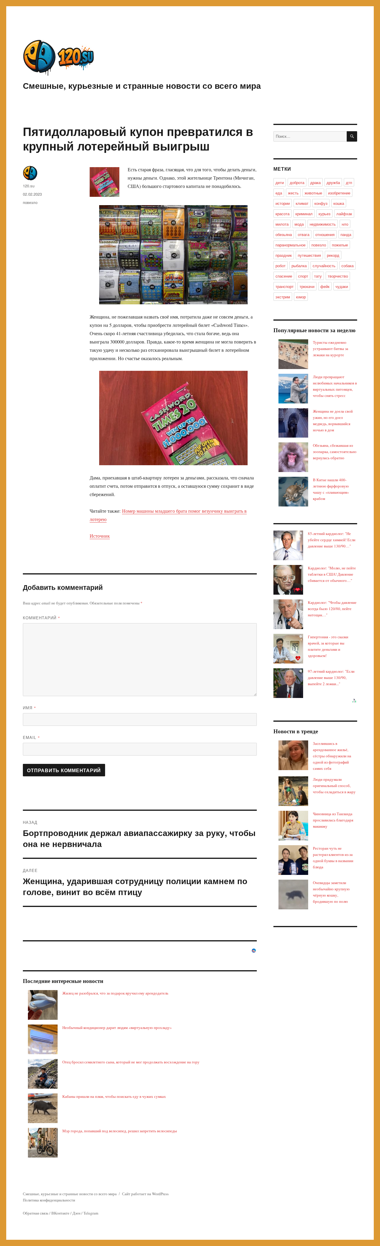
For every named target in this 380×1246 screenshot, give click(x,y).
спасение (284, 276)
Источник (100, 536)
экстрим (283, 297)
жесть (293, 193)
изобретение (339, 193)
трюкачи (307, 286)
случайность (324, 265)
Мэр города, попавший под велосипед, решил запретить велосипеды (119, 1130)
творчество (338, 276)
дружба (333, 182)
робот (281, 265)
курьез (324, 213)
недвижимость (323, 224)
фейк (325, 286)
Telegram (90, 1213)
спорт (303, 276)
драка (315, 182)
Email (31, 737)
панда (346, 234)
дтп (349, 182)
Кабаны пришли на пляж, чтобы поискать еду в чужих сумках (114, 1096)
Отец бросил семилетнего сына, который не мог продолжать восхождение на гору (131, 1062)
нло (345, 224)
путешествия (309, 255)
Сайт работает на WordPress (145, 1193)
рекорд (333, 255)
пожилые (340, 245)
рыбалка (299, 265)
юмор (301, 297)
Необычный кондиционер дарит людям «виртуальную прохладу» (117, 1027)
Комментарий (41, 617)
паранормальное (290, 245)
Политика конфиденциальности (49, 1200)
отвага (303, 234)
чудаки (341, 286)
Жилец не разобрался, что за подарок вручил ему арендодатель (115, 993)
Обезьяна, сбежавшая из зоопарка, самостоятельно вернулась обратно (335, 451)
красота (282, 213)
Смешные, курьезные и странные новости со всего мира (142, 85)
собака (347, 265)
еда (279, 193)
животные (313, 193)
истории (283, 203)
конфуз (320, 203)
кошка (338, 203)
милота (282, 224)
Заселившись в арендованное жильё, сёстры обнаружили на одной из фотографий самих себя (332, 756)
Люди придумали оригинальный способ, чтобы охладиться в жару (334, 785)
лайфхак (344, 213)
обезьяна (284, 234)
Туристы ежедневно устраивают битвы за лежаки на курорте (330, 348)
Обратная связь (35, 1213)
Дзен (76, 1213)
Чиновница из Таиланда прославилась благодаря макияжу (333, 820)
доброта (297, 182)
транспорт (285, 286)
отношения (325, 234)
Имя (29, 707)
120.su (28, 186)
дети (280, 182)
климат (302, 203)
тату (318, 276)
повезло (30, 202)
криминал (304, 213)
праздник (284, 255)
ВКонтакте (60, 1213)
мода (299, 224)
